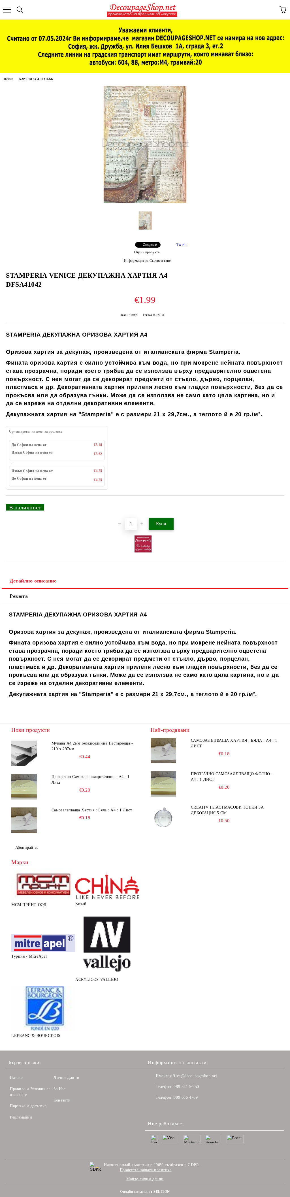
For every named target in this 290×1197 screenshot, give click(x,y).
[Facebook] (155, 1108)
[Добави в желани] (276, 504)
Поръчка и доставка (28, 1106)
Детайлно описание (33, 581)
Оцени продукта (146, 252)
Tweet (181, 245)
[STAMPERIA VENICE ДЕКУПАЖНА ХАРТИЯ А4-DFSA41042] (145, 203)
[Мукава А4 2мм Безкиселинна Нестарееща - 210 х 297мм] (24, 753)
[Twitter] (167, 1108)
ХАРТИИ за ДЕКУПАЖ (36, 78)
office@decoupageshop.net (193, 1076)
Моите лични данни (145, 1179)
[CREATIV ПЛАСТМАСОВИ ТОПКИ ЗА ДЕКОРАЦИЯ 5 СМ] (163, 817)
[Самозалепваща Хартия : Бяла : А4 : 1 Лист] (24, 820)
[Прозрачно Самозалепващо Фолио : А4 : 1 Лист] (24, 787)
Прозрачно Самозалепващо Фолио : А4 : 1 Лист (91, 779)
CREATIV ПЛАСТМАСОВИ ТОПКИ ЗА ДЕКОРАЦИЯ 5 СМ (227, 810)
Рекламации (21, 1117)
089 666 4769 (186, 1097)
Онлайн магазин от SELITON (145, 1192)
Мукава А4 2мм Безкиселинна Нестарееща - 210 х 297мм (92, 746)
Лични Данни (66, 1077)
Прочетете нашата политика (146, 1170)
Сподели (150, 245)
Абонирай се (27, 847)
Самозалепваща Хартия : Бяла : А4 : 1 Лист (92, 810)
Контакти (62, 1100)
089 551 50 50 (186, 1087)
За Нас (59, 1089)
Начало (8, 78)
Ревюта (19, 596)
